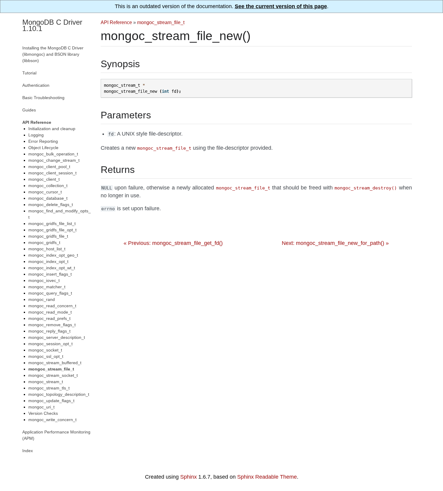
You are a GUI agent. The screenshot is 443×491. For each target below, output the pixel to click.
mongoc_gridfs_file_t (48, 236)
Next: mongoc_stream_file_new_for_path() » (335, 243)
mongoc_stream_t (45, 381)
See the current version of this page (281, 6)
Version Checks (43, 413)
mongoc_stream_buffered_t (54, 362)
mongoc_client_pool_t (49, 166)
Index (27, 450)
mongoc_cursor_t (45, 191)
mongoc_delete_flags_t (50, 204)
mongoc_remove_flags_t (52, 324)
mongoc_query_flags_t (50, 293)
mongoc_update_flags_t (51, 400)
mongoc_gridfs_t (44, 242)
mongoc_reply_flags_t (49, 331)
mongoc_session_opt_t (50, 343)
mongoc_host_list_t (46, 248)
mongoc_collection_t (48, 185)
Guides (29, 110)
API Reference (116, 22)
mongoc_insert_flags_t (50, 274)
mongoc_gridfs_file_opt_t (52, 229)
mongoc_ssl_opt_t (45, 356)
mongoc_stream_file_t (160, 22)
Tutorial (29, 72)
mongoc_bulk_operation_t (53, 154)
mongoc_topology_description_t (58, 394)
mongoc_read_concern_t (52, 305)
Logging (36, 135)
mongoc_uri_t (41, 407)
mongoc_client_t (44, 179)
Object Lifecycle (43, 147)
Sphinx (188, 477)
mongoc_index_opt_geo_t (53, 255)
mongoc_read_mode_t (50, 312)
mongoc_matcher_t (46, 286)
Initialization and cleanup (51, 128)
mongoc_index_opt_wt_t (51, 267)
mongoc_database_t (48, 198)
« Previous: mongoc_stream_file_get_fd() (173, 243)
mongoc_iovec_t (44, 280)
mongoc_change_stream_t (54, 160)
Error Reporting (43, 141)
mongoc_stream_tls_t (49, 388)
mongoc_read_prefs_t (49, 318)
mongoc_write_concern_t (52, 419)
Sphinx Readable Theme (267, 477)
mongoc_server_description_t (56, 337)
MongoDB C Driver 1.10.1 (52, 25)
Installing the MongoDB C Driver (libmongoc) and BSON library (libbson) (52, 54)
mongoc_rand (41, 299)
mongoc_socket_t (45, 350)
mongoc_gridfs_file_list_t (52, 223)
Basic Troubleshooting (43, 97)
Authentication (35, 85)
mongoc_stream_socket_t (53, 375)
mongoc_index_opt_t (48, 261)
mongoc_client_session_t (52, 172)
